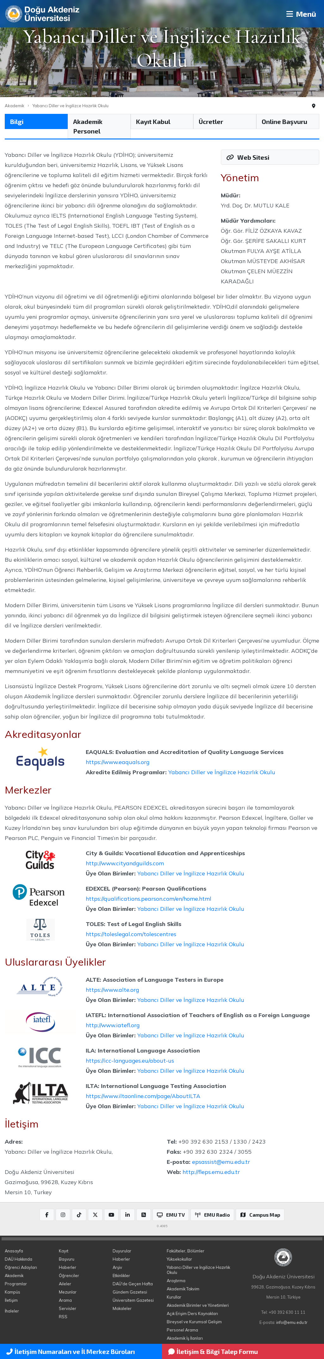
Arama (65, 1300)
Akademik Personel (88, 126)
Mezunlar (68, 1291)
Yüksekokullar (179, 1259)
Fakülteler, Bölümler (185, 1250)
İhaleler (12, 1310)
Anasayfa (14, 1250)
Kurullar (174, 1297)
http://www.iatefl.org (113, 1025)
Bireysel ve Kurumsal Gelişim (194, 1321)
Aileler (65, 1283)
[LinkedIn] (127, 1215)
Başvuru (66, 1259)
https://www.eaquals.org (117, 761)
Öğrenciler (69, 1275)
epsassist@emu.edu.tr (221, 1161)
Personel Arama (182, 1329)
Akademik (14, 105)
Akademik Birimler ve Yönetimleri (198, 1305)
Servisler (67, 1308)
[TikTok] (79, 1215)
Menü (305, 13)
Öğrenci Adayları (21, 1267)
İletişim (11, 1300)
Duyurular (122, 1250)
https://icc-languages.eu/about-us (130, 1060)
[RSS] (143, 1215)
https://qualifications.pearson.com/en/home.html (148, 898)
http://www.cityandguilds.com (125, 863)
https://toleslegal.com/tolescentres (131, 933)
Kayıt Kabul (153, 121)
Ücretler (211, 121)
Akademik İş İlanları (185, 1338)
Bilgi (16, 121)
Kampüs (12, 1291)
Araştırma (176, 1280)
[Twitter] (95, 1215)
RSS (63, 1316)
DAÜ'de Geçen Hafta (133, 1283)
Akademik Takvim (183, 1288)
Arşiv (117, 1267)
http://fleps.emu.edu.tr (211, 1171)
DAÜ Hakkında (18, 1259)
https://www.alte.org (112, 989)
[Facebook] (47, 1215)
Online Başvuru (284, 121)
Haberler (67, 1267)
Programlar (16, 1283)
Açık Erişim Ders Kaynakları (192, 1313)
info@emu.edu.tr (292, 1322)
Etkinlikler (121, 1275)
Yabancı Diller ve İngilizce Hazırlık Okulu (70, 105)
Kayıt (63, 1250)
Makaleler (122, 1308)
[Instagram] (63, 1215)
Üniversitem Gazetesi (133, 1300)
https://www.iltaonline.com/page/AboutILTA (143, 1095)
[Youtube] (111, 1215)
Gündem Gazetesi (130, 1291)
